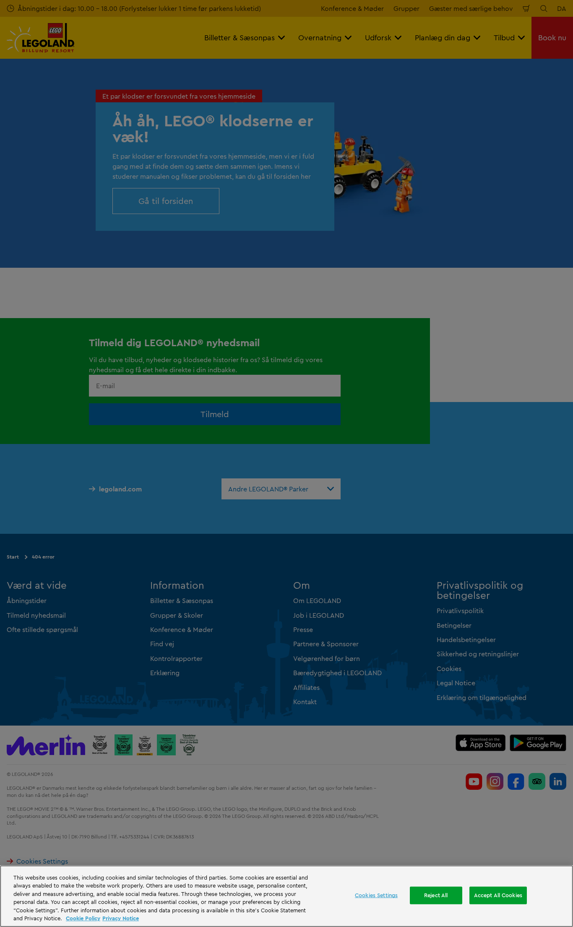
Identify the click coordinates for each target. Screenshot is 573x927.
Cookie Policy (83, 918)
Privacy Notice (120, 918)
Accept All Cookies (498, 895)
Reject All (436, 895)
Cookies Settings (376, 895)
